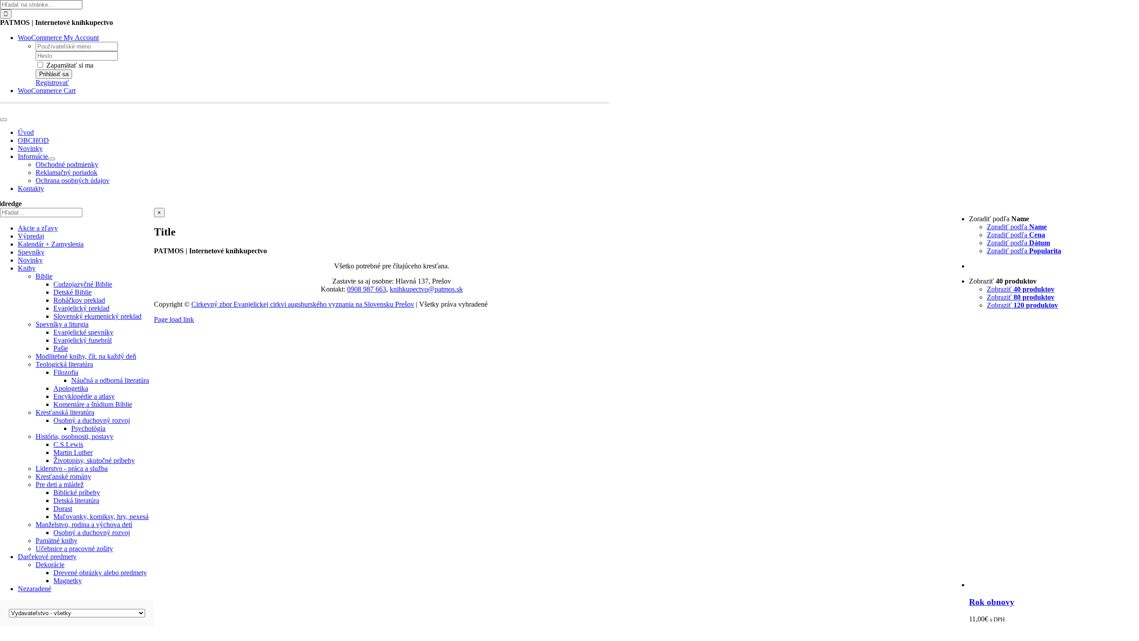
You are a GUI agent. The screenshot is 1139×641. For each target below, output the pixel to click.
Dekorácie (50, 564)
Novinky (30, 260)
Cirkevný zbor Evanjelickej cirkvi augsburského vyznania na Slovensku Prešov (302, 304)
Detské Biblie (72, 292)
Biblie (44, 276)
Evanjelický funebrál (82, 340)
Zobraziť (1020, 289)
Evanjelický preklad (81, 308)
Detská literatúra (76, 500)
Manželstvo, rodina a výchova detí (84, 524)
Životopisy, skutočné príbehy (94, 460)
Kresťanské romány (63, 476)
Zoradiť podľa (1017, 227)
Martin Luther (73, 452)
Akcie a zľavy (38, 228)
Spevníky (31, 252)
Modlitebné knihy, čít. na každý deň (86, 356)
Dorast (62, 508)
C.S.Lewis (68, 444)
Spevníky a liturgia (62, 324)
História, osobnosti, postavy (74, 436)
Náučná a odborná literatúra (110, 380)
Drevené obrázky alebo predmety (100, 572)
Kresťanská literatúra (65, 412)
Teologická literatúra (64, 364)
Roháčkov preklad (79, 300)
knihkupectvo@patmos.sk (426, 289)
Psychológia (88, 428)
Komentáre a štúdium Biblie (92, 404)
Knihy (27, 268)
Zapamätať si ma (68, 65)
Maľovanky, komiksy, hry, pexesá (101, 516)
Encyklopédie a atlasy (84, 396)
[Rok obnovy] (1054, 584)
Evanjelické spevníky (83, 332)
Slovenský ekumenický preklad (97, 316)
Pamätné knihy (56, 540)
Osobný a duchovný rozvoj (91, 420)
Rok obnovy (991, 602)
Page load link (174, 319)
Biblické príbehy (76, 492)
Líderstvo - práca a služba (72, 468)
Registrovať (52, 82)
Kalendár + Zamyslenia (51, 244)
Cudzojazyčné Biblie (82, 284)
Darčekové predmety (47, 556)
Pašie (60, 348)
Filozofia (65, 372)
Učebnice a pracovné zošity (74, 548)
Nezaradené (34, 588)
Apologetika (70, 388)
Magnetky (67, 580)
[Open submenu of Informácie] (51, 159)
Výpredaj (31, 236)
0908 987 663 (366, 289)
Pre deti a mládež (60, 484)
